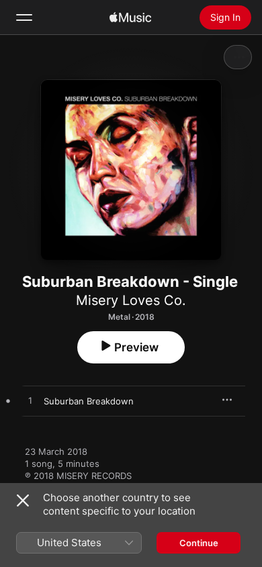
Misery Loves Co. (131, 300)
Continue (198, 542)
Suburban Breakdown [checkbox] (89, 401)
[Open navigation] (24, 17)
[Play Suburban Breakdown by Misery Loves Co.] (30, 401)
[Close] (23, 500)
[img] (130, 17)
